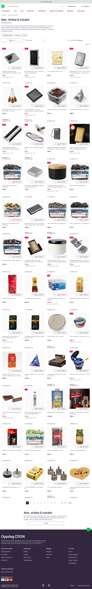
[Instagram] (43, 585)
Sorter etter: (73, 40)
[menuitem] (6, 11)
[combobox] (35, 6)
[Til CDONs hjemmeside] (3, 6)
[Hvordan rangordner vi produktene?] (68, 40)
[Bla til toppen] (88, 529)
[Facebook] (49, 585)
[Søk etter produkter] (62, 6)
